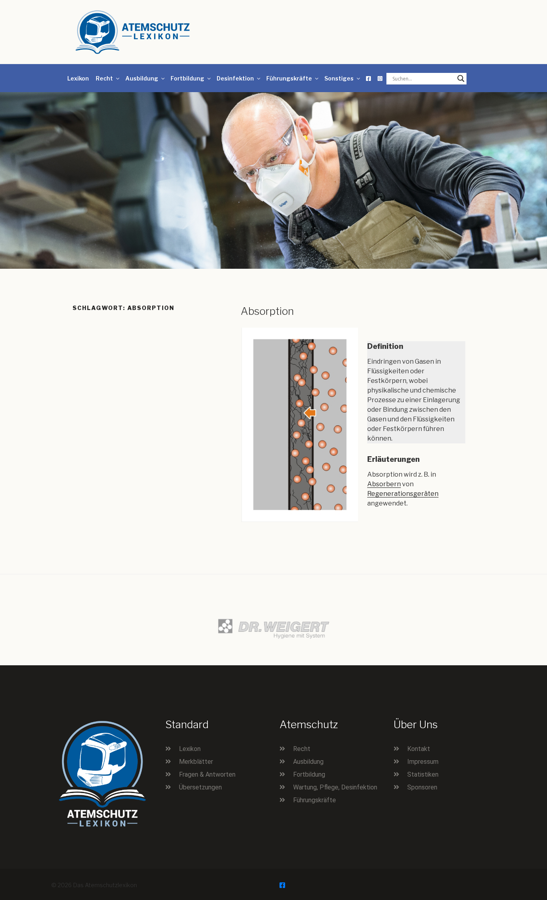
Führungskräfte (289, 78)
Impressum (422, 761)
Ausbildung (141, 78)
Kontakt (418, 749)
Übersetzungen (200, 787)
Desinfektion (235, 78)
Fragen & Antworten (207, 774)
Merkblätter (196, 761)
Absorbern (384, 484)
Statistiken (422, 774)
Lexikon (78, 78)
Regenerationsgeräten (402, 493)
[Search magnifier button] (461, 78)
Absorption (267, 311)
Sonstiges (339, 78)
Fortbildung (187, 78)
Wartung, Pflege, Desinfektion (335, 787)
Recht (104, 78)
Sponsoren (422, 787)
